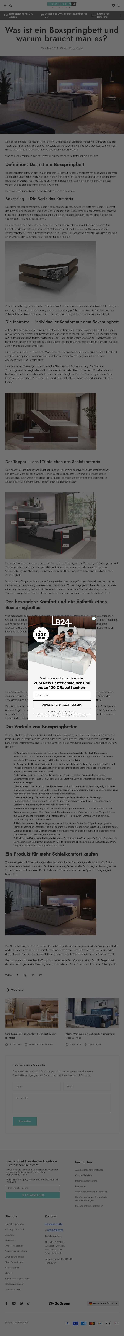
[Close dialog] (93, 618)
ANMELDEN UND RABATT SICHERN (62, 704)
